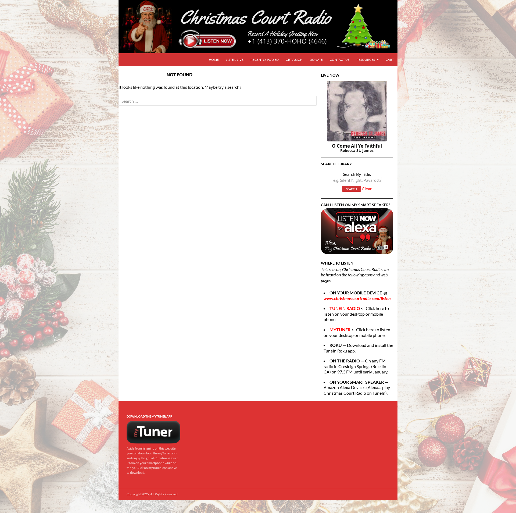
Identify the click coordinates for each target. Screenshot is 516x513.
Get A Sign (294, 60)
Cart (390, 60)
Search (351, 189)
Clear (367, 188)
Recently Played (264, 60)
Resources (365, 60)
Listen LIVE (234, 60)
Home (214, 60)
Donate (316, 60)
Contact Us (339, 60)
